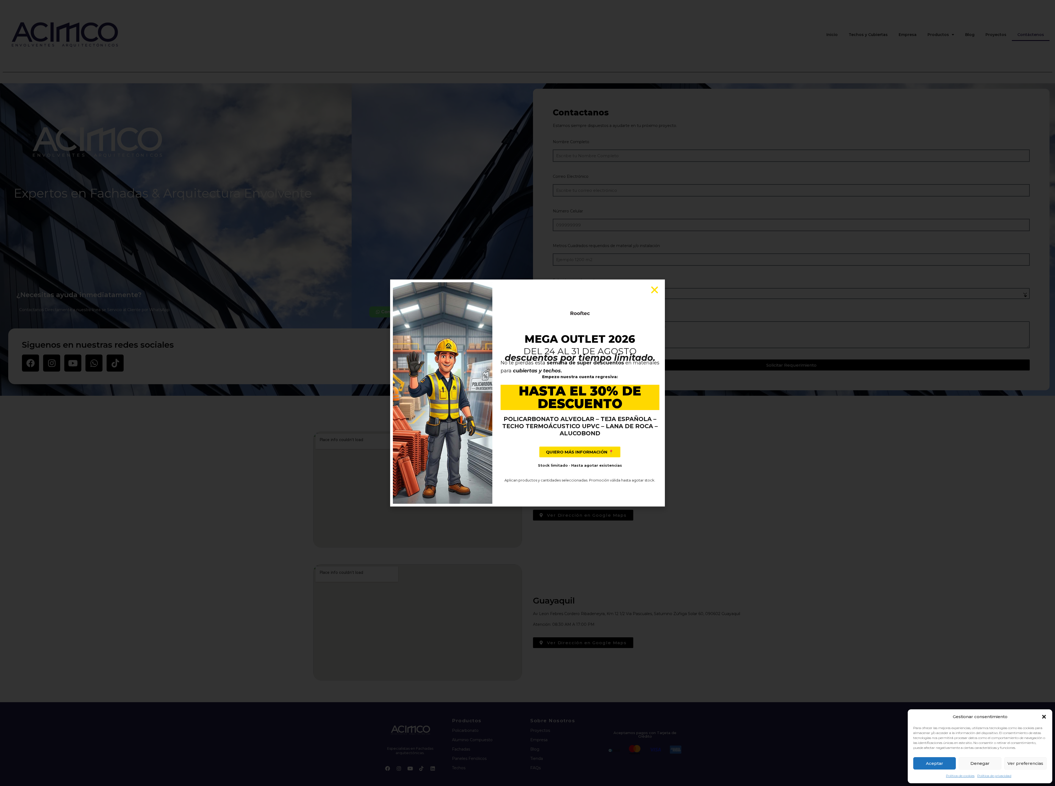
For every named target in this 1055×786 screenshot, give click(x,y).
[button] (1044, 716)
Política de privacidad (994, 776)
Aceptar (934, 763)
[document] (527, 393)
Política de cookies (960, 776)
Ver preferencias (1025, 763)
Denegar (980, 763)
